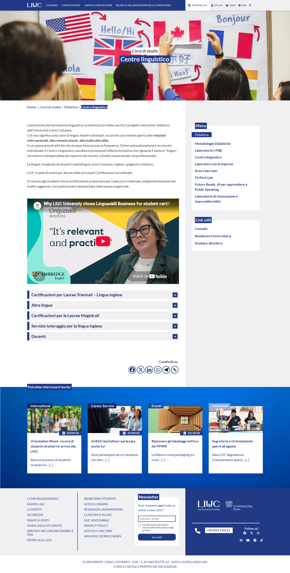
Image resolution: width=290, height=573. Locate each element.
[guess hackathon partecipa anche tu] (115, 419)
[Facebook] (132, 370)
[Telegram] (166, 370)
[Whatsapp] (158, 370)
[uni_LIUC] (254, 540)
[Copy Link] (175, 370)
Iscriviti (157, 537)
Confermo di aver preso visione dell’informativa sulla (158, 527)
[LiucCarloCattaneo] (248, 540)
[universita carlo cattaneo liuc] (241, 540)
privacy (146, 530)
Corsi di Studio (71, 5)
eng (244, 5)
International (40, 406)
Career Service (102, 406)
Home (31, 107)
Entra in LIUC (200, 5)
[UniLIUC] (244, 533)
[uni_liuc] (258, 533)
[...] (51, 465)
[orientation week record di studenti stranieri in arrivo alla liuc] (54, 419)
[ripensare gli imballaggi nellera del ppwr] (175, 419)
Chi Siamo (52, 5)
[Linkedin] (149, 370)
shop (232, 5)
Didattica (201, 135)
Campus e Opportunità (98, 5)
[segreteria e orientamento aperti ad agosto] (236, 419)
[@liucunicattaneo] (261, 540)
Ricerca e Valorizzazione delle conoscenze (143, 5)
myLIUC (218, 5)
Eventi (156, 406)
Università (220, 406)
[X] (141, 370)
